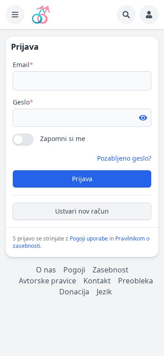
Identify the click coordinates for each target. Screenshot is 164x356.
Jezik (104, 292)
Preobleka (135, 281)
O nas (46, 270)
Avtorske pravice (47, 281)
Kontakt (97, 281)
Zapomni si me (62, 138)
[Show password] (143, 117)
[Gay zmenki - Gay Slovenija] (41, 14)
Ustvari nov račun (82, 211)
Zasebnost (110, 270)
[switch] (23, 139)
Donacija (74, 292)
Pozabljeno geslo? (124, 158)
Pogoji (74, 270)
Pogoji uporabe (89, 238)
